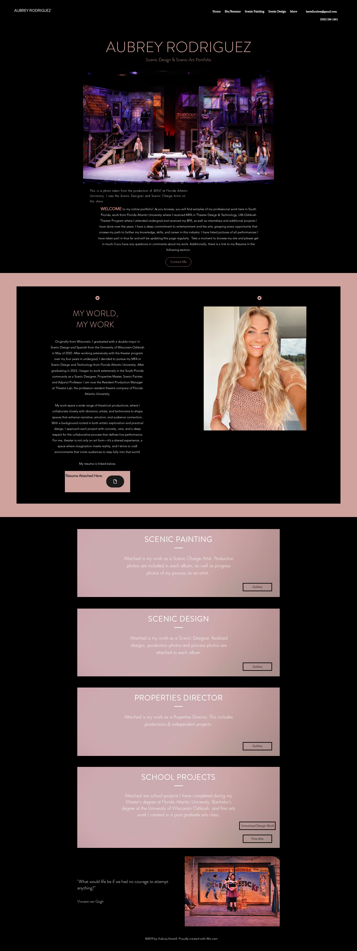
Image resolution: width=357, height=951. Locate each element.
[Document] (115, 481)
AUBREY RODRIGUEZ (32, 10)
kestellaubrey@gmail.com (321, 11)
